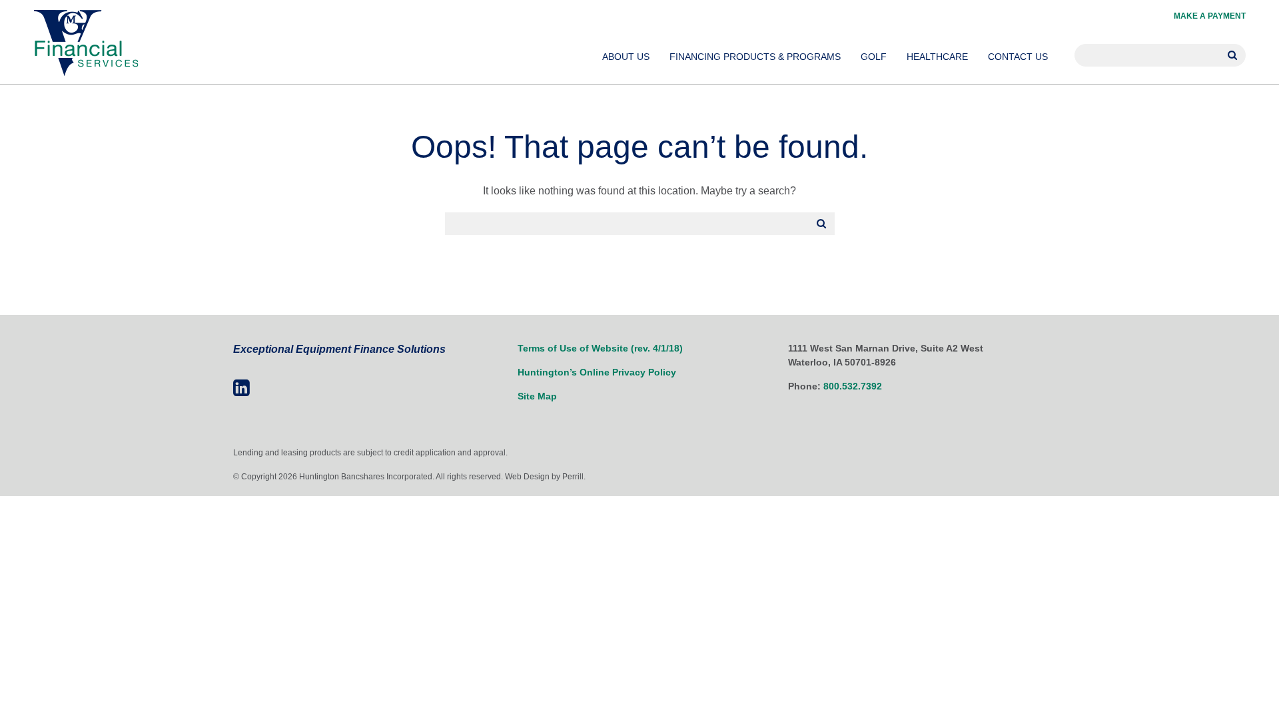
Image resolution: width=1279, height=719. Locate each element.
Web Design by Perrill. (545, 476)
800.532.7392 (852, 386)
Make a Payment (1210, 16)
